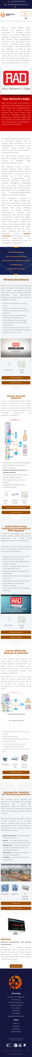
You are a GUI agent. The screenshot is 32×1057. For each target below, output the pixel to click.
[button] (25, 18)
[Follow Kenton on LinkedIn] (14, 988)
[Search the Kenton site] (15, 7)
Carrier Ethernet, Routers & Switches (16, 261)
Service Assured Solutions (16, 256)
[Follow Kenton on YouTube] (17, 988)
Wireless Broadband (16, 252)
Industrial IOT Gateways (16, 269)
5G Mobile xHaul (16, 265)
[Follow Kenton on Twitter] (10, 988)
